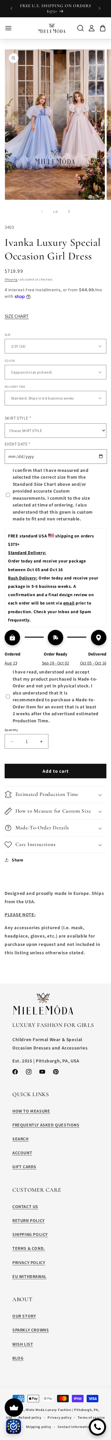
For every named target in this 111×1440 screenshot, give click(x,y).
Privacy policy (59, 1417)
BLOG (17, 1358)
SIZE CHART (17, 316)
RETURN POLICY (28, 1220)
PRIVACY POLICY (28, 1262)
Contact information (74, 1427)
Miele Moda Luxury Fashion (48, 1410)
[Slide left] (42, 211)
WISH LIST (22, 1344)
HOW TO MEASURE (31, 1111)
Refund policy (30, 1417)
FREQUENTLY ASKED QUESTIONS (46, 1125)
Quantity (11, 730)
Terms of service (91, 1417)
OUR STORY (24, 1316)
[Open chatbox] (97, 1427)
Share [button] (17, 860)
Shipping (11, 279)
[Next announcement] (99, 8)
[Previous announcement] (11, 8)
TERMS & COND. (28, 1248)
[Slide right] (69, 211)
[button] (55, 794)
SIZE (8, 335)
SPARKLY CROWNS (30, 1330)
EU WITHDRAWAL (29, 1276)
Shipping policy (39, 1427)
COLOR (10, 361)
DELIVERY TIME (15, 387)
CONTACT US (25, 1206)
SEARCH (20, 1139)
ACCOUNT (22, 1153)
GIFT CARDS (24, 1166)
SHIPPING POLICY (30, 1234)
